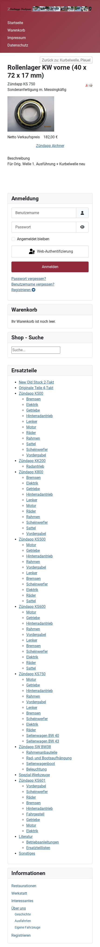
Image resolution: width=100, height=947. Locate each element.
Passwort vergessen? (28, 278)
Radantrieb (35, 466)
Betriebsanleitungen (42, 842)
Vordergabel (36, 455)
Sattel (31, 444)
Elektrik (32, 404)
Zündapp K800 (31, 472)
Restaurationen (23, 886)
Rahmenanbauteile (41, 752)
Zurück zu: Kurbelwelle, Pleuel (66, 60)
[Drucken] (91, 85)
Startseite (15, 23)
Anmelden (50, 267)
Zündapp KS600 (32, 606)
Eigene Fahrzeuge (27, 927)
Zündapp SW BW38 (35, 747)
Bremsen (33, 399)
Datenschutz (17, 45)
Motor (31, 427)
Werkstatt (19, 893)
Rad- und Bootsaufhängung (49, 758)
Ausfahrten (23, 921)
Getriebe (33, 410)
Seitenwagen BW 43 (42, 741)
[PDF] (87, 85)
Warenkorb (16, 30)
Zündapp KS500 (32, 539)
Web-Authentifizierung (54, 251)
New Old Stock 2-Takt (36, 382)
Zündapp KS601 (32, 780)
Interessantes (22, 901)
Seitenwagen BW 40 (42, 735)
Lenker (31, 421)
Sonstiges (27, 853)
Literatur (26, 836)
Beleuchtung (36, 769)
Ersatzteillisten (38, 848)
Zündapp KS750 (32, 674)
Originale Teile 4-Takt (36, 388)
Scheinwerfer (37, 449)
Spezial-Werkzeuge (34, 775)
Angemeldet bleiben (33, 239)
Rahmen (33, 438)
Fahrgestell (35, 814)
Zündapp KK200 (32, 461)
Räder (31, 432)
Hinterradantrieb (39, 416)
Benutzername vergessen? (32, 284)
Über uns (18, 908)
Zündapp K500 (31, 393)
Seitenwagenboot (40, 763)
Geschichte (23, 914)
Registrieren (21, 935)
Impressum (16, 38)
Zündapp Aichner (50, 145)
